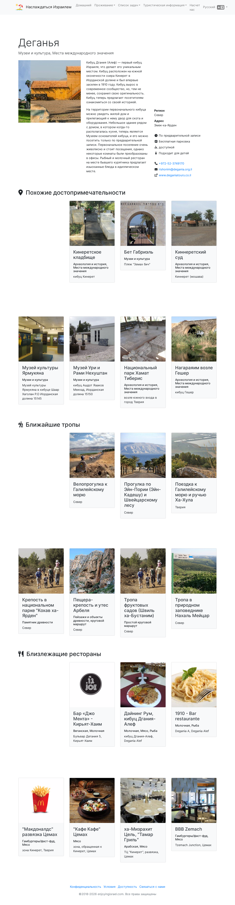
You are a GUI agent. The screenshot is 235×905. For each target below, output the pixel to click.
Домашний (83, 5)
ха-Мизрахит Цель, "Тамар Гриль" (138, 834)
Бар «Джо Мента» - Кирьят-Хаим (87, 719)
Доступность (127, 886)
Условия (109, 886)
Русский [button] (210, 7)
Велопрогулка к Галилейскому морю (90, 489)
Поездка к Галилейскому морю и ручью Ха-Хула (190, 492)
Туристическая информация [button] (164, 5)
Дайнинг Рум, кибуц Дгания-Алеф (140, 719)
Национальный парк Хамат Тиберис (140, 373)
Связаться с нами (152, 886)
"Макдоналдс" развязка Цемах (39, 831)
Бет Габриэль (138, 252)
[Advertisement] (117, 25)
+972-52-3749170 (171, 163)
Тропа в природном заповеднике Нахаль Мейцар (192, 607)
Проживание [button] (103, 5)
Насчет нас (195, 7)
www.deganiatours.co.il (175, 175)
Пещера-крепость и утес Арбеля (90, 605)
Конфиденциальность (85, 886)
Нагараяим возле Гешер (194, 370)
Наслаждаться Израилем (48, 7)
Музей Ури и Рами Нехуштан (90, 370)
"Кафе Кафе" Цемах (86, 831)
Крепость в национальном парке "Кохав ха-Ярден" (40, 607)
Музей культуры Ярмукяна (40, 370)
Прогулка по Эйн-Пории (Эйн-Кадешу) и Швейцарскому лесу (142, 494)
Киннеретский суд (190, 254)
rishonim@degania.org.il (175, 169)
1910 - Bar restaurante (187, 716)
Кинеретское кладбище (87, 254)
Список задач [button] (128, 5)
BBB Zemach (188, 829)
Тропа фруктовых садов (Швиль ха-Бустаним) (139, 607)
